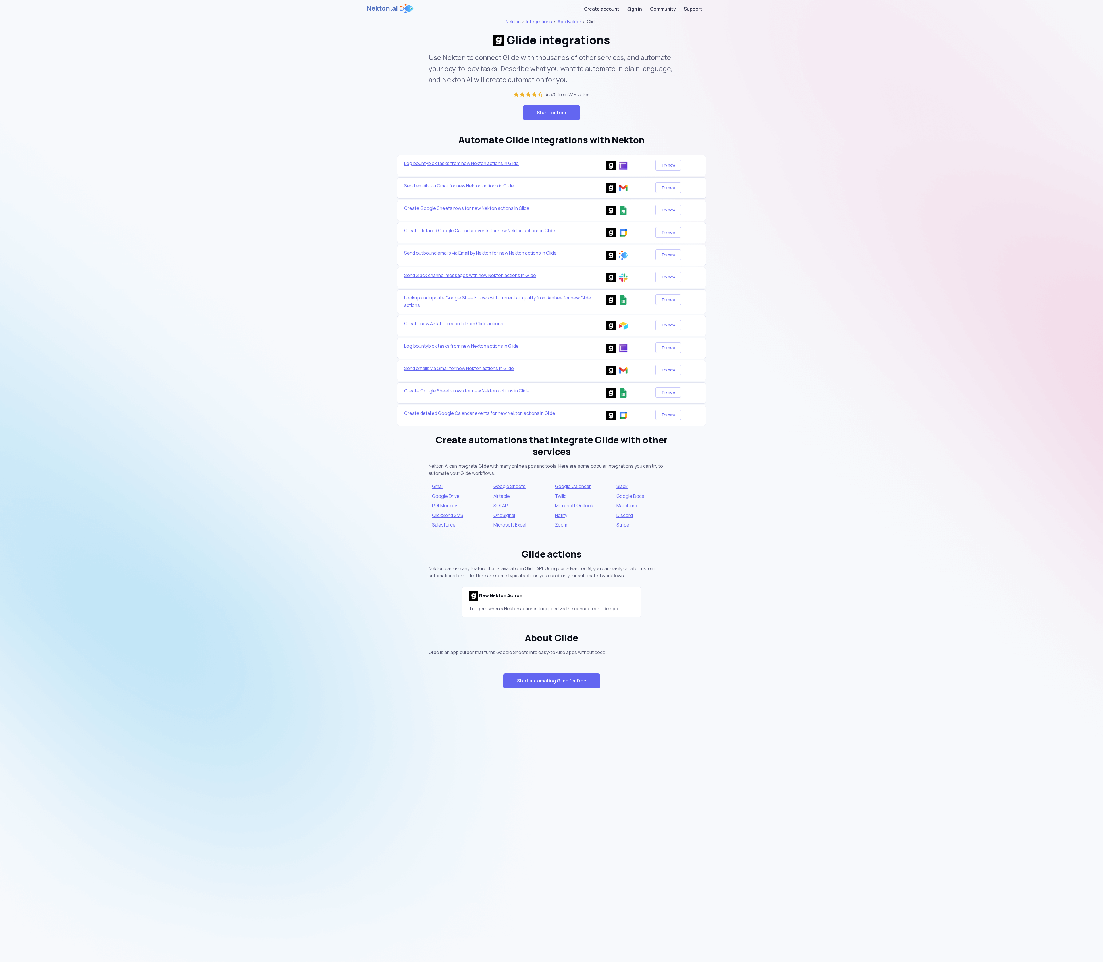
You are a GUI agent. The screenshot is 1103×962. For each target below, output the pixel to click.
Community (663, 9)
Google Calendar (573, 486)
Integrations (539, 21)
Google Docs (630, 496)
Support (693, 9)
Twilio (561, 496)
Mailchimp (626, 505)
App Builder (569, 21)
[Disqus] (551, 795)
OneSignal (504, 515)
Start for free (551, 112)
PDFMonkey (444, 505)
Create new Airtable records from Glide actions (453, 323)
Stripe (622, 525)
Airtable (501, 496)
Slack (622, 486)
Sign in (634, 9)
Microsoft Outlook (574, 505)
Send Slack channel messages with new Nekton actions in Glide (470, 275)
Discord (624, 515)
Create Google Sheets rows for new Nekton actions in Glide (466, 208)
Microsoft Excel (509, 525)
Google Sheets (509, 486)
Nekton (513, 21)
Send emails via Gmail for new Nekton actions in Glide (459, 186)
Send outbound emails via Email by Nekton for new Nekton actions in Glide (480, 253)
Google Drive (446, 496)
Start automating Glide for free (551, 681)
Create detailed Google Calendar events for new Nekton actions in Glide (479, 230)
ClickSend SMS (447, 515)
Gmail (437, 486)
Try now (668, 165)
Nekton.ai (382, 8)
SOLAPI (501, 505)
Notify (561, 515)
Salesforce (444, 525)
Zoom (561, 525)
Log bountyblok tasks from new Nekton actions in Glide (461, 163)
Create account (601, 9)
